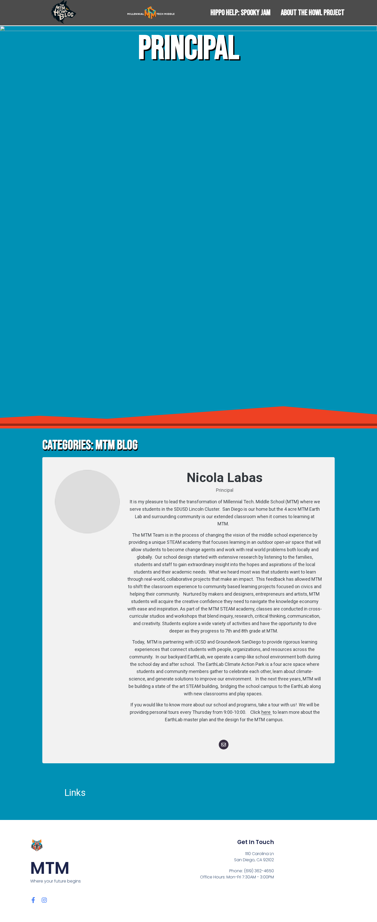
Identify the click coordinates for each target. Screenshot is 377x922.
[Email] (224, 744)
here (266, 712)
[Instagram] (44, 900)
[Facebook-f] (33, 900)
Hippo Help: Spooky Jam (241, 12)
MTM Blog (116, 445)
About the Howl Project (312, 12)
